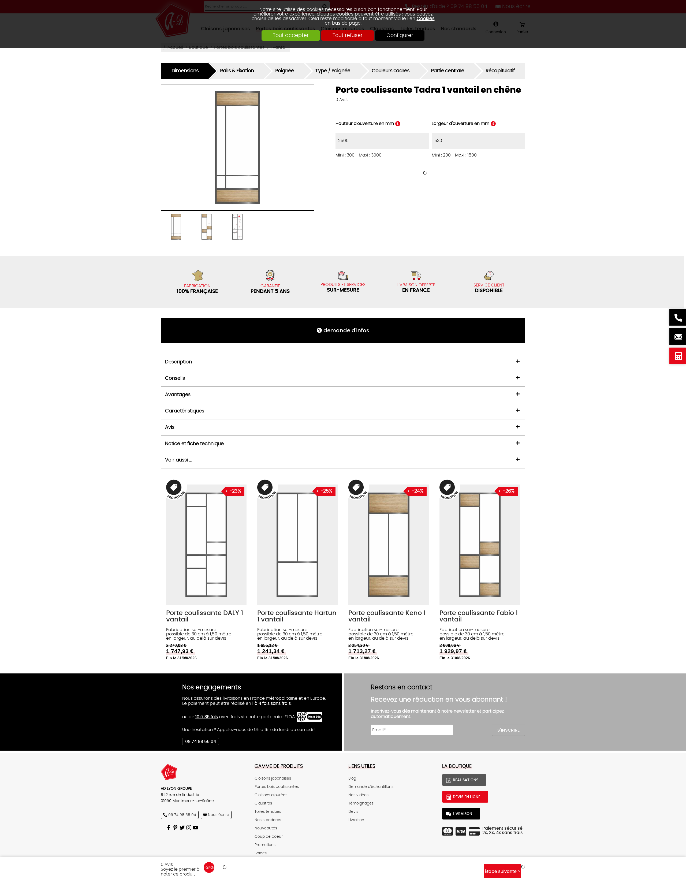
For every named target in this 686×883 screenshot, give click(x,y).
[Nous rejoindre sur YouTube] (196, 827)
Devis (353, 812)
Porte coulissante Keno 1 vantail (387, 616)
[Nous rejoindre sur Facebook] (169, 827)
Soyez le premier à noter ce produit (180, 871)
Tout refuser (348, 35)
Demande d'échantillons (370, 787)
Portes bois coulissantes (277, 787)
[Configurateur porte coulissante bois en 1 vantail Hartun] (297, 545)
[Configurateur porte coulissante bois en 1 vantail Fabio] (479, 545)
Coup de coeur (269, 836)
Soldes (261, 853)
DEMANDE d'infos (346, 330)
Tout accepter (291, 35)
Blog (352, 778)
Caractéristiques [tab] (184, 411)
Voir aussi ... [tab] (178, 460)
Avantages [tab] (178, 394)
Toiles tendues (268, 812)
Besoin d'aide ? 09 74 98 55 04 (677, 317)
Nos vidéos (358, 795)
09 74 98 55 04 (200, 741)
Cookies (426, 18)
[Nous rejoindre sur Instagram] (189, 827)
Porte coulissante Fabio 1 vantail (478, 616)
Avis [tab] (169, 427)
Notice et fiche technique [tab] (194, 443)
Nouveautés (266, 828)
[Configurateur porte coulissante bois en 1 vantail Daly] (206, 545)
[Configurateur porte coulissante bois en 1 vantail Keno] (388, 545)
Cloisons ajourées (271, 795)
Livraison (356, 820)
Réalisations (465, 780)
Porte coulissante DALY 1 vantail (204, 616)
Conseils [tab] (175, 378)
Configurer (399, 35)
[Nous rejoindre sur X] (183, 827)
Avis (341, 100)
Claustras (263, 803)
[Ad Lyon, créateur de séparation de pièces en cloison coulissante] (202, 772)
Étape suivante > (502, 871)
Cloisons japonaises (273, 778)
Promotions (265, 845)
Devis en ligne (677, 356)
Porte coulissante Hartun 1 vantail (297, 616)
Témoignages (361, 803)
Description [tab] (178, 362)
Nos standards (268, 820)
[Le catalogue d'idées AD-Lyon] (176, 827)
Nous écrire (677, 336)
